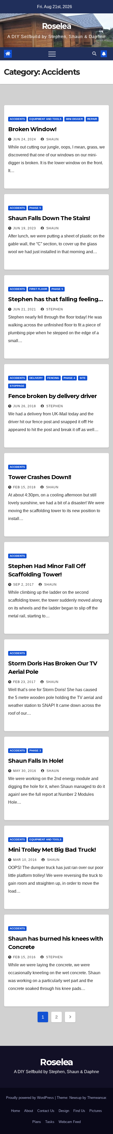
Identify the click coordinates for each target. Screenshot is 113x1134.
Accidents (17, 119)
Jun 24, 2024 (24, 139)
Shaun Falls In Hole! (35, 760)
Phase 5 (35, 207)
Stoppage (17, 385)
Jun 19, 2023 (24, 228)
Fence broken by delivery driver (52, 396)
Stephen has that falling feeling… (55, 299)
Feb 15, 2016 (24, 957)
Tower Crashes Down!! (39, 477)
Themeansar (96, 1098)
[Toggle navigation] (52, 53)
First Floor (38, 289)
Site (83, 378)
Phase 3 (35, 750)
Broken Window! (32, 129)
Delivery (36, 378)
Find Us (79, 1111)
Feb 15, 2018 (24, 487)
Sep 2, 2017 (23, 584)
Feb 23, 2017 (24, 682)
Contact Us (45, 1111)
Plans (36, 1122)
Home (15, 1111)
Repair (92, 119)
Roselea (56, 26)
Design (64, 1111)
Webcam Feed (70, 1122)
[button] (94, 53)
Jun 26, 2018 (24, 406)
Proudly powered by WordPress (30, 1098)
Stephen (54, 309)
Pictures (95, 1111)
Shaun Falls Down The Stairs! (49, 218)
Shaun (52, 139)
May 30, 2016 (24, 771)
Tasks (49, 1122)
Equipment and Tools (45, 119)
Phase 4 (69, 378)
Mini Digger (74, 119)
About (28, 1111)
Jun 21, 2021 (24, 309)
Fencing (53, 378)
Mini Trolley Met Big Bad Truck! (52, 849)
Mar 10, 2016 (25, 860)
